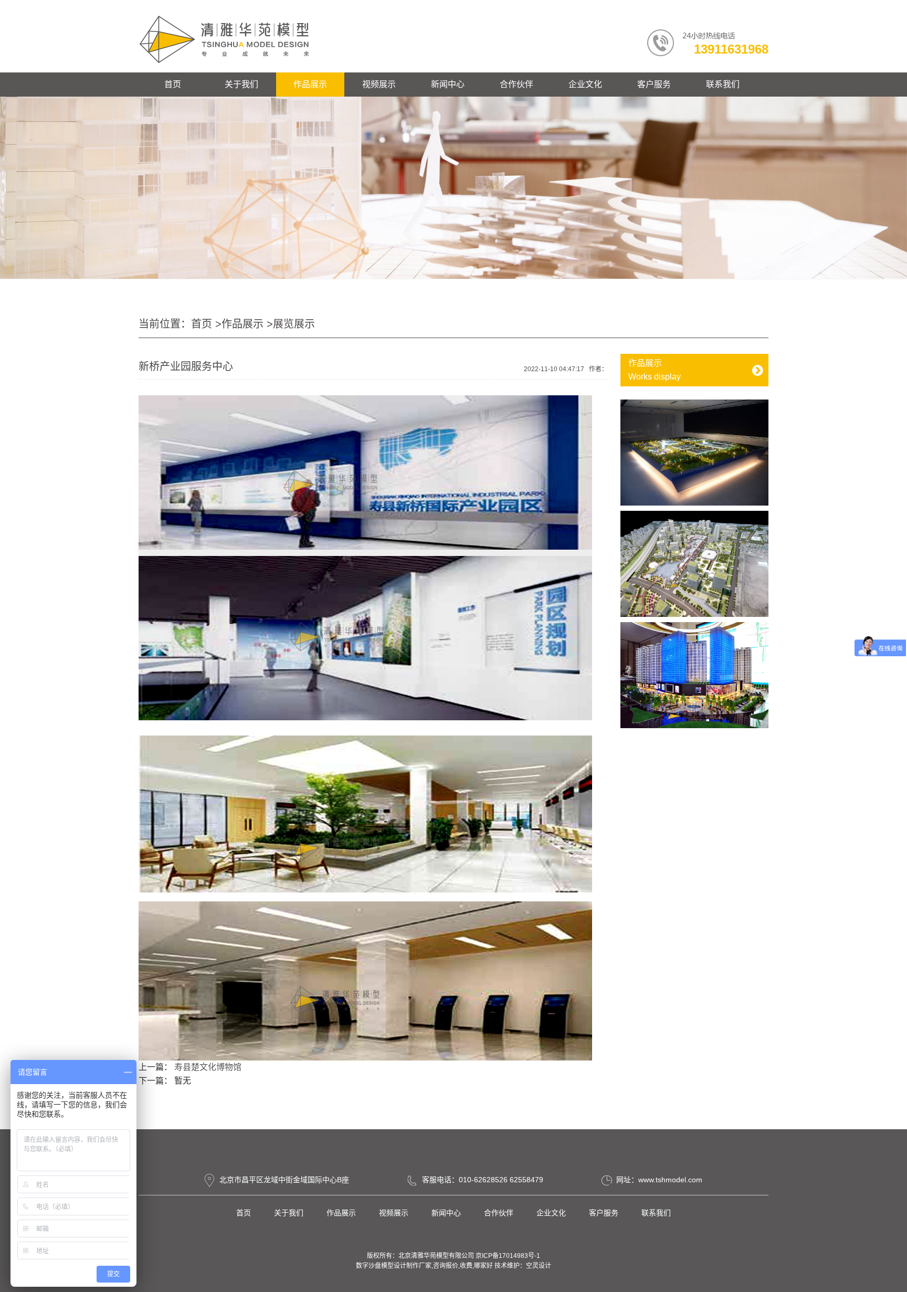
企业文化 (585, 84)
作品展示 (310, 84)
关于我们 (241, 84)
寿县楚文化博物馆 (207, 1067)
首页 (172, 84)
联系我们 (723, 84)
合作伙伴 (516, 84)
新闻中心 (448, 84)
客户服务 (654, 84)
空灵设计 (538, 1265)
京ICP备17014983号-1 (508, 1255)
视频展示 (379, 84)
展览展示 (294, 324)
